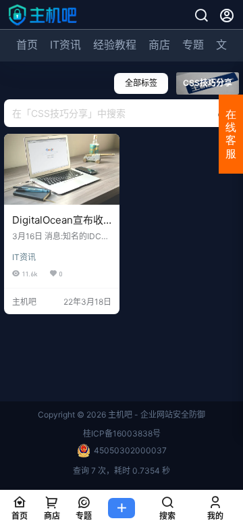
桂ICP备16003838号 (122, 433)
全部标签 (141, 83)
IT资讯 (65, 44)
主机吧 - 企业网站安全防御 (155, 414)
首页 (27, 44)
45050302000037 (130, 450)
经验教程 (114, 44)
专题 (193, 44)
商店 (159, 44)
